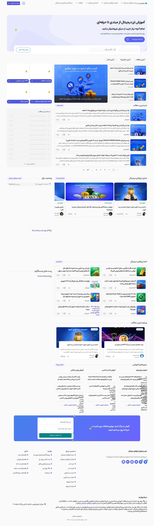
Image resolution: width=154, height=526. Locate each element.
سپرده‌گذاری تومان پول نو (42, 455)
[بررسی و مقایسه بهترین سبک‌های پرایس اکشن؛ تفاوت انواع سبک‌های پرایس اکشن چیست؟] (83, 387)
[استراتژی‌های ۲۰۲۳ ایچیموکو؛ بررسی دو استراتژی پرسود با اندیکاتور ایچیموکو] (145, 378)
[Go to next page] (83, 170)
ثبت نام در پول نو (44, 459)
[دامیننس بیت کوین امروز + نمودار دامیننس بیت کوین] (77, 337)
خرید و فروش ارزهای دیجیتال (90, 503)
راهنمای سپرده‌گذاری (19, 473)
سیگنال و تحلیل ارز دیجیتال (64, 3)
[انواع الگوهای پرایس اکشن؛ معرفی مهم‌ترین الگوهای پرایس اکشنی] (81, 397)
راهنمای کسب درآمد (20, 468)
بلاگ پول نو (46, 468)
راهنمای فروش (21, 459)
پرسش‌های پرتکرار (44, 464)
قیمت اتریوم (70, 486)
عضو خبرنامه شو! (24, 50)
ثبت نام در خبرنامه (55, 435)
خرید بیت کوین (69, 473)
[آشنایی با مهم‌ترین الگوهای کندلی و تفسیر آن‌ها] (113, 387)
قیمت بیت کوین (68, 477)
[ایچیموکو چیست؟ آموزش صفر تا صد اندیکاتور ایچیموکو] (145, 397)
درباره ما (47, 473)
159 (88, 170)
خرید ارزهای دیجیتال (129, 3)
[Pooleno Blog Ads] (45, 276)
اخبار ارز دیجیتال (93, 3)
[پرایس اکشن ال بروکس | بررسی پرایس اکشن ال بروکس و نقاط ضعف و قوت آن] (82, 378)
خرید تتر (71, 464)
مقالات (80, 3)
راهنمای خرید (22, 455)
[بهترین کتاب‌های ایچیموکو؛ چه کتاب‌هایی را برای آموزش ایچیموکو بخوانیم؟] (145, 387)
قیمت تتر (71, 468)
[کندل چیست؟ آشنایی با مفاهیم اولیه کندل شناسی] (113, 397)
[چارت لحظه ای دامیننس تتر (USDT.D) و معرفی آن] (123, 337)
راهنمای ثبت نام (21, 464)
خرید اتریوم (70, 482)
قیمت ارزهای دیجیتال (111, 3)
